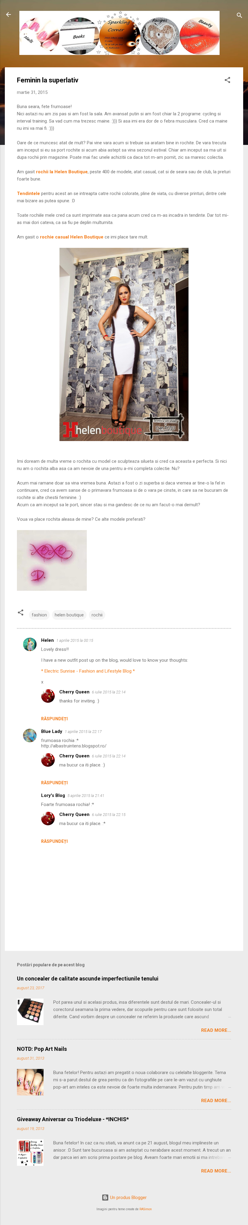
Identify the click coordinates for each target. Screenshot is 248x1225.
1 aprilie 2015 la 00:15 (74, 640)
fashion (39, 615)
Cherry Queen (74, 692)
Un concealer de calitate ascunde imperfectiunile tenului (87, 978)
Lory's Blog (53, 795)
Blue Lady (51, 731)
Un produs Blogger (128, 1197)
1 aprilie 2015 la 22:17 (83, 731)
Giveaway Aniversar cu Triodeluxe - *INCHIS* (73, 1119)
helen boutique (69, 615)
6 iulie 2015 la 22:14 (109, 692)
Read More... (216, 1030)
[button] (227, 81)
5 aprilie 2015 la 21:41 (85, 795)
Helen (47, 640)
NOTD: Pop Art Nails (42, 1049)
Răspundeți (54, 718)
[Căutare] (239, 16)
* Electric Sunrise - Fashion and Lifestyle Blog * (88, 671)
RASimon (145, 1209)
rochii (97, 615)
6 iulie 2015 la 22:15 (109, 814)
